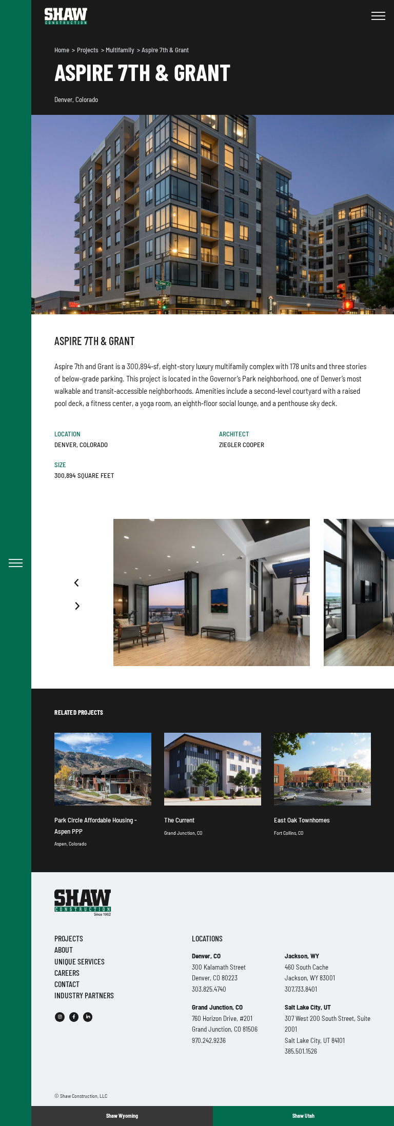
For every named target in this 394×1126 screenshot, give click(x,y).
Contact (67, 984)
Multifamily (121, 50)
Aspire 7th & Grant (165, 50)
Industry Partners (84, 995)
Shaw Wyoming (122, 1116)
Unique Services (79, 961)
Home (62, 50)
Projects (88, 50)
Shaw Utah (303, 1116)
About (63, 949)
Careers (67, 972)
